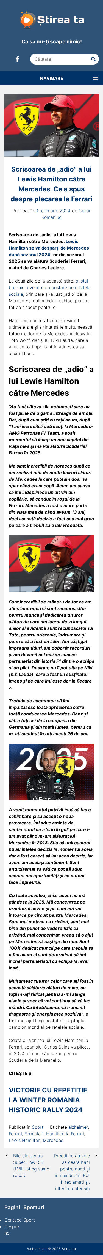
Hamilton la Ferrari (65, 1133)
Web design (36, 1249)
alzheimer (78, 1127)
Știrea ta (69, 1249)
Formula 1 (34, 1133)
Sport (37, 1127)
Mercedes (53, 1140)
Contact (12, 1220)
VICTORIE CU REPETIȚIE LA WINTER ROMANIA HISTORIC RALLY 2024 (48, 1100)
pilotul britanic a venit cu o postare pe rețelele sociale (49, 287)
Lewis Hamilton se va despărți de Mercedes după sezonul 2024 (49, 248)
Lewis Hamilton (24, 1140)
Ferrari (15, 1133)
